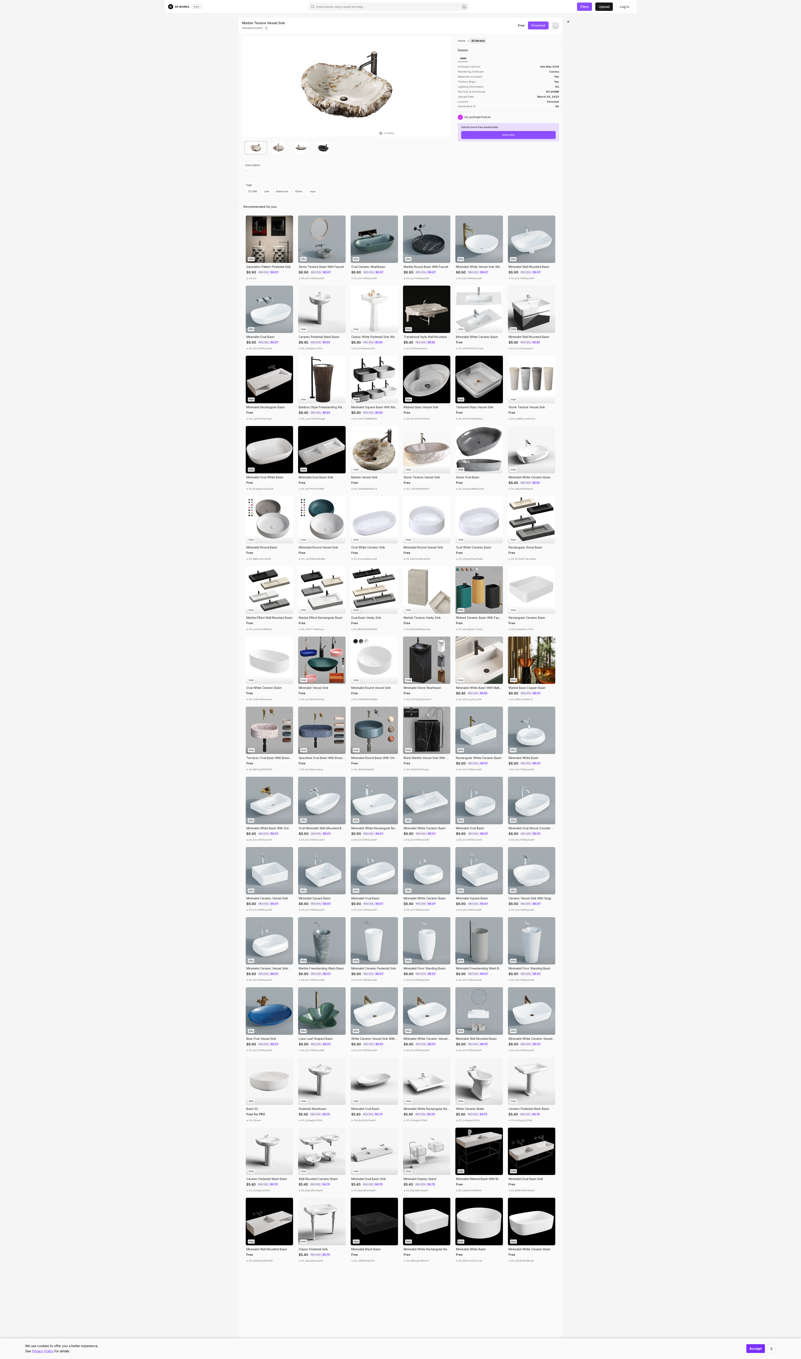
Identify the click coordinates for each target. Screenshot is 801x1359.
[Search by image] (464, 6)
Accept (755, 1348)
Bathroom (282, 191)
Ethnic (299, 191)
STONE (252, 191)
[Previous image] (248, 87)
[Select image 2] (278, 148)
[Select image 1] (255, 148)
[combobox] (388, 7)
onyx (313, 191)
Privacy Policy (43, 1351)
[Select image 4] (323, 148)
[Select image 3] (300, 148)
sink (266, 191)
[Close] (568, 22)
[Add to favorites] (555, 25)
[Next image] (445, 87)
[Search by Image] (250, 219)
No (557, 106)
